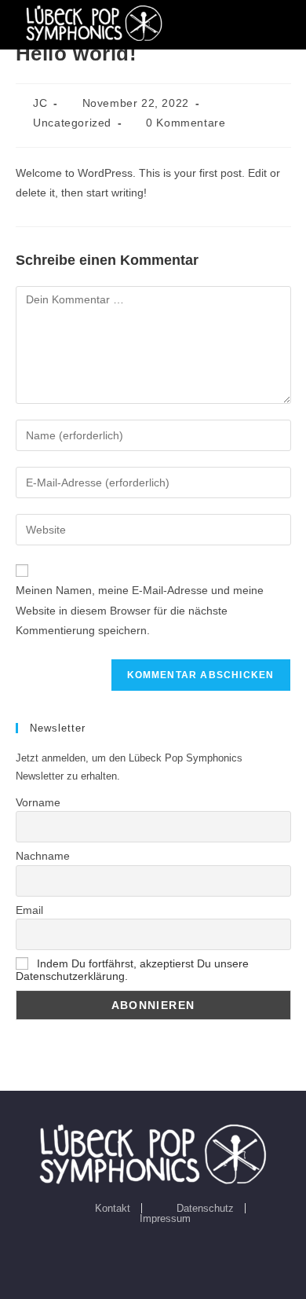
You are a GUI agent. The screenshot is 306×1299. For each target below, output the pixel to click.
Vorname (38, 802)
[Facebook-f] (117, 1253)
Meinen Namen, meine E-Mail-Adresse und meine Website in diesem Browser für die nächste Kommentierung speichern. (140, 610)
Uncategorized (72, 122)
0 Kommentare (185, 122)
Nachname (43, 855)
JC (40, 103)
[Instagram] (153, 1253)
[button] (281, 23)
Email (29, 910)
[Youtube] (189, 1253)
